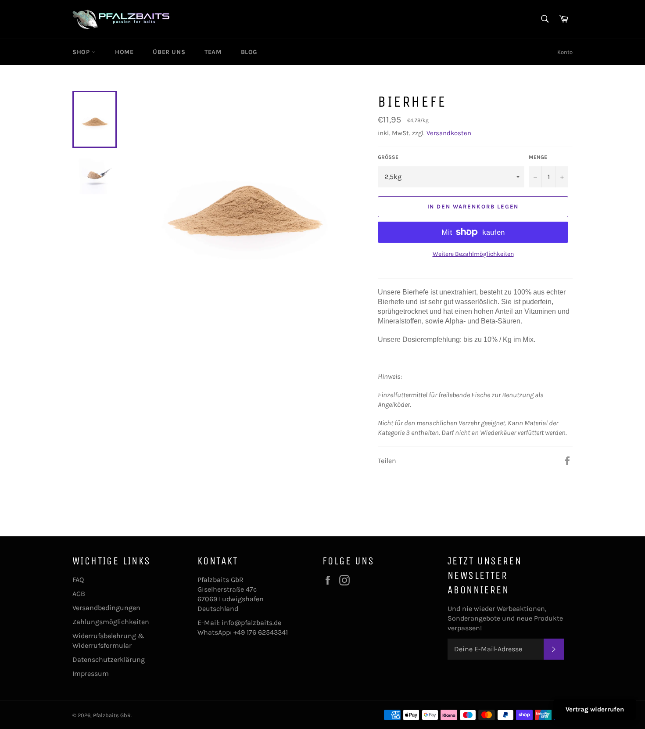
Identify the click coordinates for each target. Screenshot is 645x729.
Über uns (169, 52)
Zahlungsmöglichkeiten (110, 622)
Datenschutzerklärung (108, 659)
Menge (538, 157)
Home (124, 52)
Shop (82, 52)
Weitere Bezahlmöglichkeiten (473, 254)
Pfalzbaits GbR (112, 715)
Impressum (90, 673)
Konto (565, 52)
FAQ (78, 579)
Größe (388, 157)
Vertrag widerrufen (595, 709)
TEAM (212, 52)
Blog (249, 52)
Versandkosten (448, 133)
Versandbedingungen (106, 607)
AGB (78, 593)
